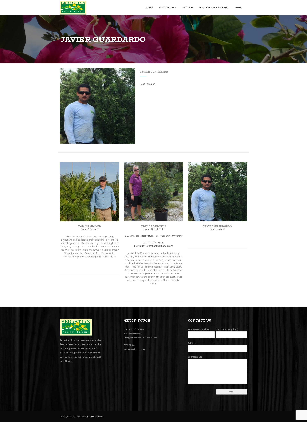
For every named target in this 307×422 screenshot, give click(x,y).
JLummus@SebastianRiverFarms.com (153, 245)
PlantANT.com (95, 416)
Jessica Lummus (153, 226)
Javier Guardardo (154, 72)
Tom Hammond (89, 226)
